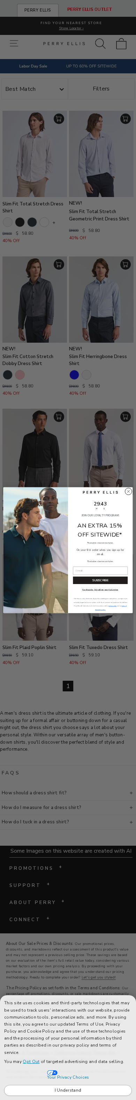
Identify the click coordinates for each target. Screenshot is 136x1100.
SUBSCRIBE (100, 580)
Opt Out (31, 1061)
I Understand (68, 1090)
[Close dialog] (128, 491)
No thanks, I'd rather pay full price (100, 589)
